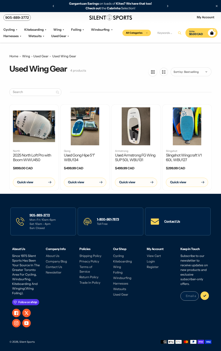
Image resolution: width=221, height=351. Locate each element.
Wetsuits (119, 289)
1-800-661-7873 (108, 219)
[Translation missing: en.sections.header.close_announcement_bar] (216, 6)
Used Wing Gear (64, 56)
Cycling (118, 256)
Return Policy (88, 277)
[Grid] (152, 72)
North (16, 151)
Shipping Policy (90, 256)
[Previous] (53, 6)
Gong (67, 151)
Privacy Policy (89, 261)
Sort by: (178, 72)
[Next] (167, 6)
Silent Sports (27, 341)
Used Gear (41, 56)
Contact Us (172, 221)
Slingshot (171, 151)
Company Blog (56, 261)
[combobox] (35, 92)
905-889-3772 (17, 18)
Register (153, 267)
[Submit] (204, 295)
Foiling (118, 272)
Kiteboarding (122, 261)
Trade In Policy (89, 283)
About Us (52, 256)
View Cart (154, 256)
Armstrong (121, 151)
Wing (26, 56)
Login (151, 261)
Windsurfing (122, 278)
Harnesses (120, 283)
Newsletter (53, 272)
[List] (164, 72)
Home (13, 56)
